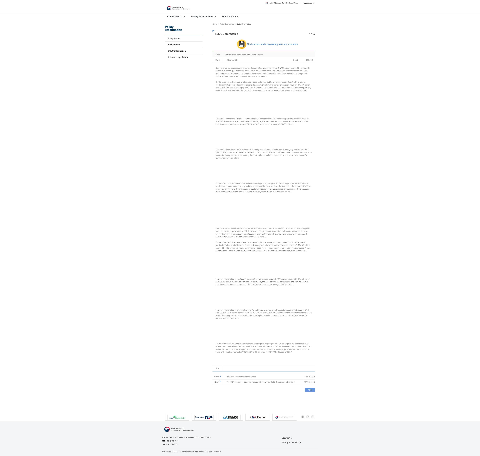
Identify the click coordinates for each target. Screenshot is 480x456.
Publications (174, 45)
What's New (229, 16)
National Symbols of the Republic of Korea (283, 3)
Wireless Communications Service (241, 377)
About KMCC (174, 16)
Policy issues (174, 38)
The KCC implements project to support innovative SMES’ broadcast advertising (261, 382)
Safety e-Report (290, 442)
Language (308, 3)
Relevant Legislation (178, 57)
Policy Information (202, 16)
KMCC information (177, 51)
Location (286, 438)
